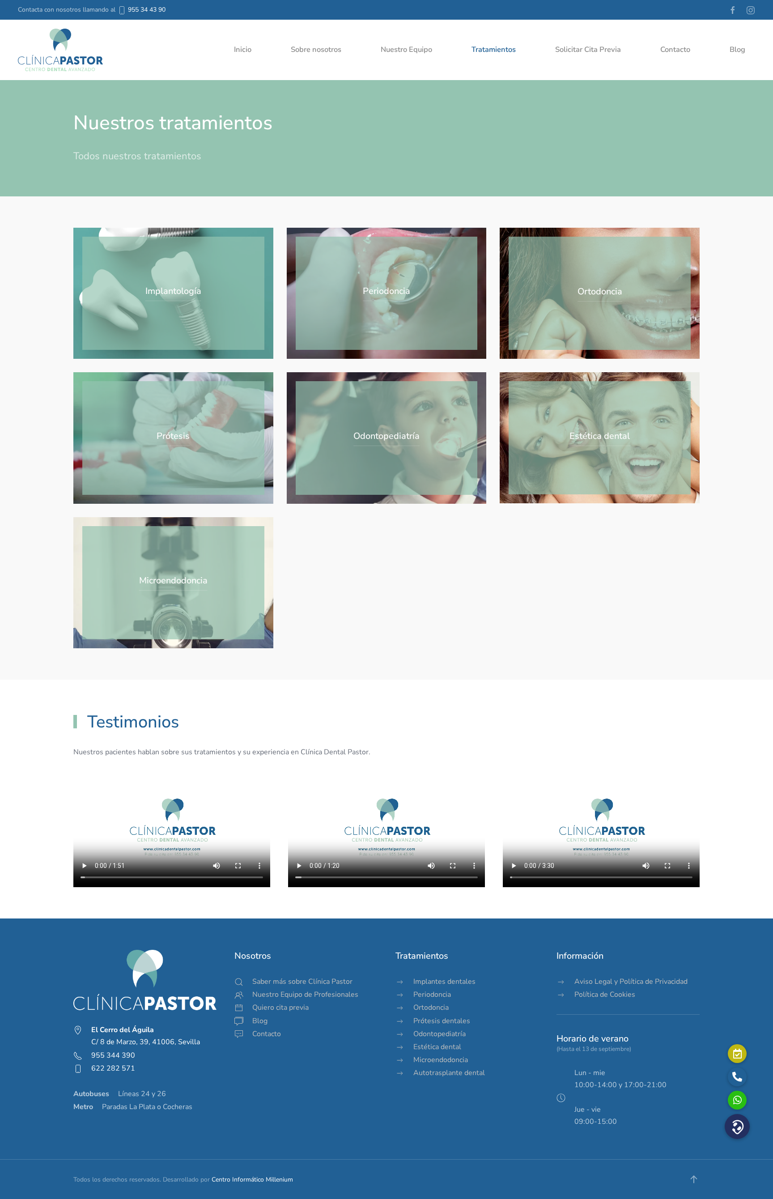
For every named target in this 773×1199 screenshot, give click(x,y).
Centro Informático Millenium (252, 1179)
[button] (694, 1179)
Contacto (675, 49)
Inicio (242, 49)
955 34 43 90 (147, 9)
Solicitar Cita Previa (588, 49)
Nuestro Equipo (406, 49)
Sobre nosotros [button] (316, 49)
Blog (737, 49)
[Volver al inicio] (60, 50)
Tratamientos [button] (493, 49)
